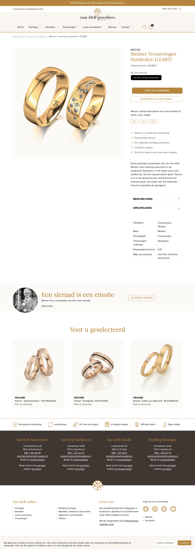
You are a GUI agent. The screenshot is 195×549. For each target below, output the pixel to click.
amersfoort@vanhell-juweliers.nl (32, 456)
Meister (43, 36)
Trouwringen (69, 27)
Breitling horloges (67, 508)
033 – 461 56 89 (32, 452)
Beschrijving (142, 199)
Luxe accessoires (92, 27)
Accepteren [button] (184, 542)
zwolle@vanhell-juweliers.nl (119, 456)
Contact (125, 27)
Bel (134, 121)
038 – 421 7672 (119, 452)
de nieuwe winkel (123, 469)
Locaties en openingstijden (27, 9)
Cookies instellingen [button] (165, 542)
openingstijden (37, 459)
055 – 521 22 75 (75, 452)
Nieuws (112, 27)
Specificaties (142, 208)
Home (20, 27)
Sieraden (50, 27)
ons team (41, 465)
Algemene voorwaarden (71, 515)
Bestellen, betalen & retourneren (74, 511)
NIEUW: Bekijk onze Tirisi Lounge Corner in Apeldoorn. (97, 2)
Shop (22, 36)
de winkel (36, 469)
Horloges (33, 27)
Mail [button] (153, 121)
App (144, 121)
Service (62, 518)
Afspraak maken (142, 298)
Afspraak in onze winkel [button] (156, 99)
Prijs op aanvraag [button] (157, 90)
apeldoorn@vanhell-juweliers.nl (76, 456)
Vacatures (150, 520)
